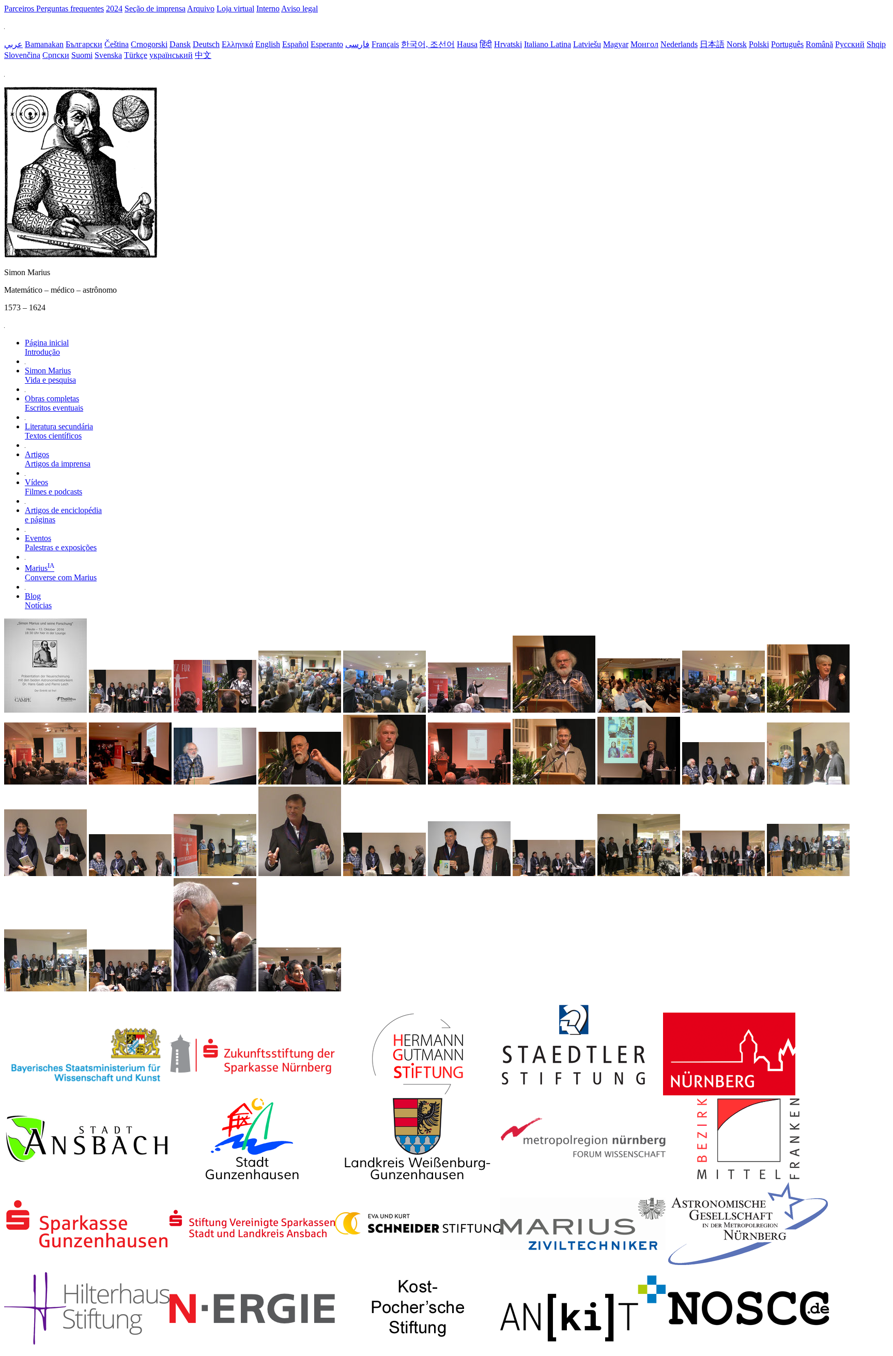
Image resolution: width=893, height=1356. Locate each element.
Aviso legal (299, 8)
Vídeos (53, 487)
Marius (61, 573)
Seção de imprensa (155, 8)
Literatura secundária (59, 431)
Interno (268, 8)
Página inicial (47, 347)
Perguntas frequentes (70, 8)
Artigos (57, 459)
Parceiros (20, 8)
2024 (114, 8)
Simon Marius (50, 375)
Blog (38, 601)
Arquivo (200, 8)
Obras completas (54, 403)
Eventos (61, 543)
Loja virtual (235, 8)
